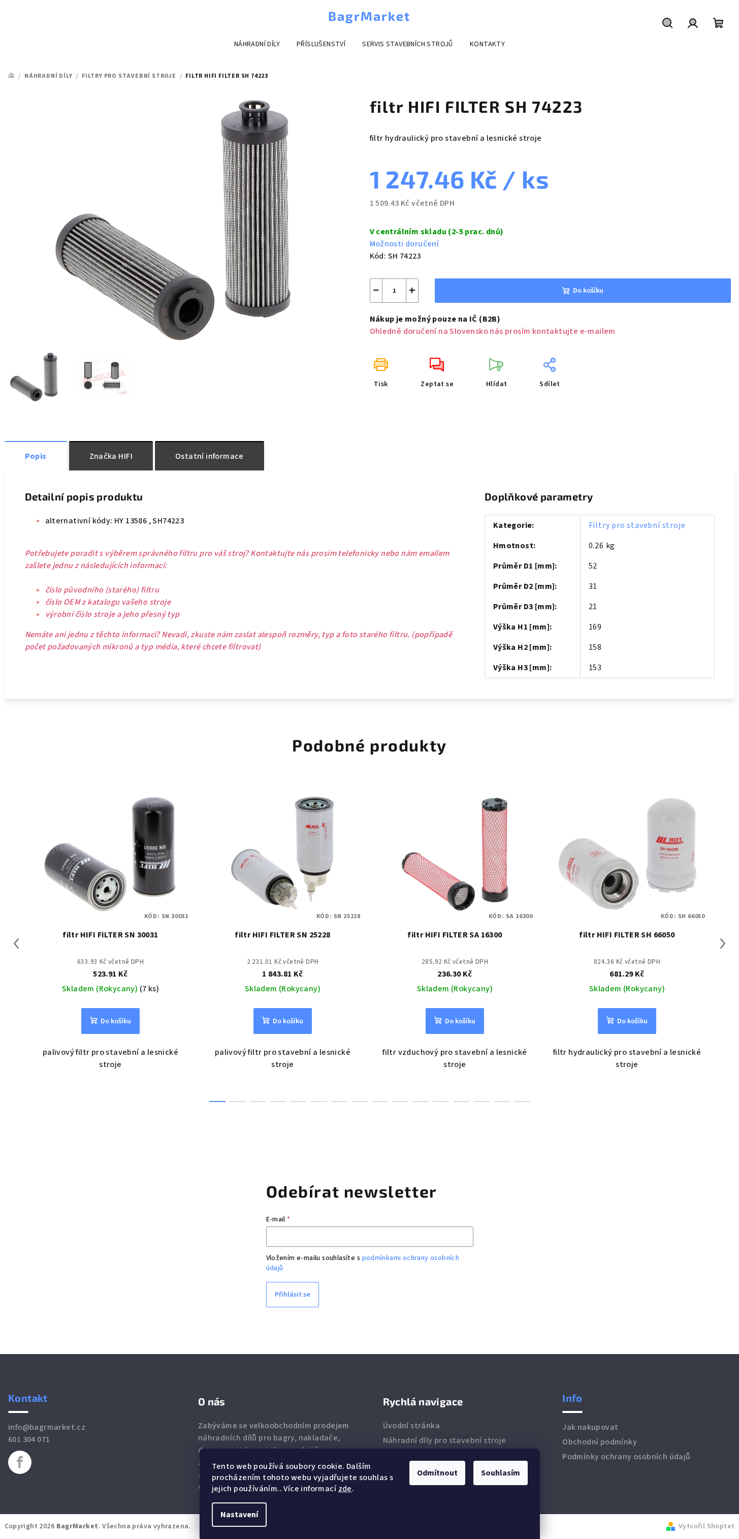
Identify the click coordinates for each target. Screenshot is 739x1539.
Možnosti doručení (404, 243)
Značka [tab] (111, 456)
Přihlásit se (292, 1295)
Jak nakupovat (590, 1427)
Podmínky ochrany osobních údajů (626, 1456)
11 (441, 1101)
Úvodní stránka (411, 1425)
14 (502, 1101)
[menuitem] (257, 44)
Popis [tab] (36, 456)
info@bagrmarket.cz (46, 1427)
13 (481, 1101)
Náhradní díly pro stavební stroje (444, 1440)
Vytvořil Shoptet (706, 1526)
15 (522, 1101)
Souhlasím (500, 1473)
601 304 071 (29, 1439)
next (723, 943)
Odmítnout (437, 1473)
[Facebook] (19, 1462)
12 (461, 1101)
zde (345, 1488)
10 (420, 1101)
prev (16, 943)
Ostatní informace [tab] (209, 456)
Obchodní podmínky (599, 1442)
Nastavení (239, 1514)
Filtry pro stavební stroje (637, 525)
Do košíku (588, 291)
